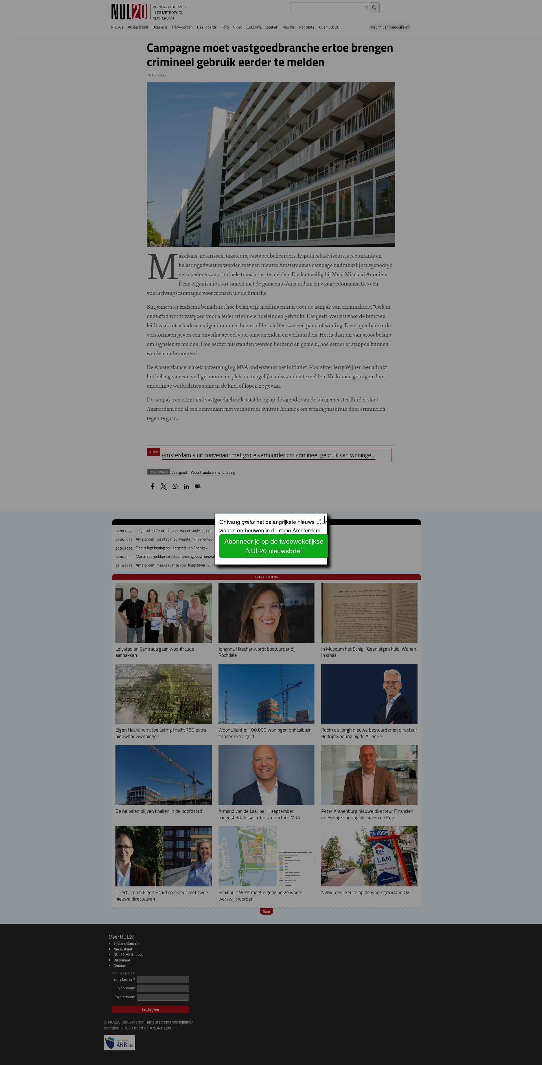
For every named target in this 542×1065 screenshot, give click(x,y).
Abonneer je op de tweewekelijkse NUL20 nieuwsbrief (274, 545)
